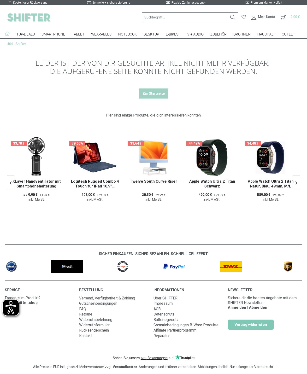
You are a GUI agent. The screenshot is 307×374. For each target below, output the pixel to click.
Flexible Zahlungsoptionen (188, 2)
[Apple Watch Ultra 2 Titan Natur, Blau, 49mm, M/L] (212, 157)
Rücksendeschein (94, 330)
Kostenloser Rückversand (30, 2)
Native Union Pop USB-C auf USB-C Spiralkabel (271, 183)
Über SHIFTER (165, 298)
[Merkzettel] (243, 17)
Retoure (85, 314)
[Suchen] (233, 17)
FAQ (82, 309)
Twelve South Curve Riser (95, 181)
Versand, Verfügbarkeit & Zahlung (107, 298)
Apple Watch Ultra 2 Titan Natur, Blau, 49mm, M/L (212, 183)
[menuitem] (190, 17)
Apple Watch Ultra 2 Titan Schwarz (154, 183)
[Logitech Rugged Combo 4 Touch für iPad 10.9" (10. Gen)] (36, 157)
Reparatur (162, 335)
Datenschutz (164, 314)
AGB (157, 309)
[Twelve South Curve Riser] (95, 157)
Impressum (163, 303)
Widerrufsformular (94, 325)
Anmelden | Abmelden (247, 307)
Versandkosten (125, 367)
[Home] (9, 33)
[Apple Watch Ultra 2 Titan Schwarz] (153, 157)
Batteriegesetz (166, 319)
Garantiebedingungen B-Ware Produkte (186, 325)
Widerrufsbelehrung (95, 319)
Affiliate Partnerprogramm (175, 330)
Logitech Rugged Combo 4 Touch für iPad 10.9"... (37, 183)
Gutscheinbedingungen (98, 303)
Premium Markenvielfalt (266, 2)
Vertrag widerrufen (251, 324)
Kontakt (85, 335)
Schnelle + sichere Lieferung (111, 2)
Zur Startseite (153, 93)
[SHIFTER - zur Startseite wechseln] (28, 17)
